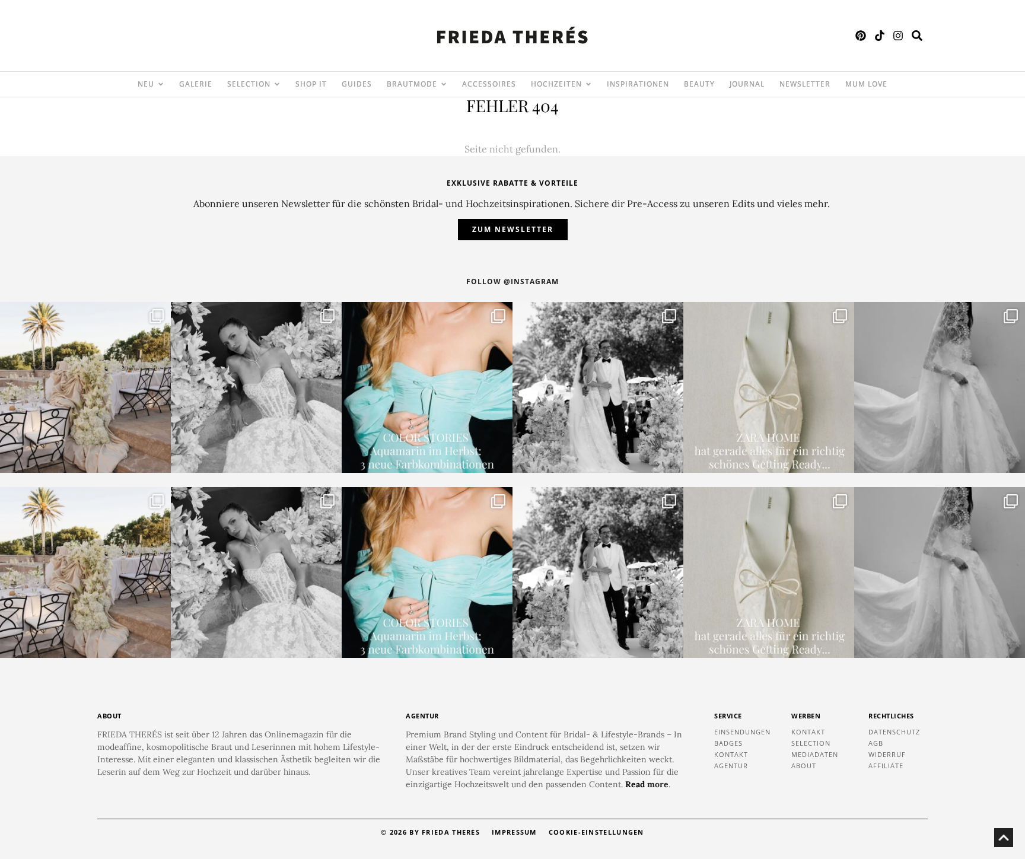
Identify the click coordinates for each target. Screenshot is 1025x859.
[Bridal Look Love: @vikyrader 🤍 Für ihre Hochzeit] (256, 387)
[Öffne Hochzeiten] (588, 84)
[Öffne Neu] (160, 84)
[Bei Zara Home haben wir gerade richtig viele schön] (768, 387)
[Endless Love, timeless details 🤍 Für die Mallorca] (85, 387)
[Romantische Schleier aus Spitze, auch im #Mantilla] (939, 387)
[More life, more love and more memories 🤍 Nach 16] (597, 387)
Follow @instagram (512, 281)
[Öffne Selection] (277, 84)
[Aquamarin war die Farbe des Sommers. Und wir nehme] (427, 387)
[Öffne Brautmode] (443, 84)
